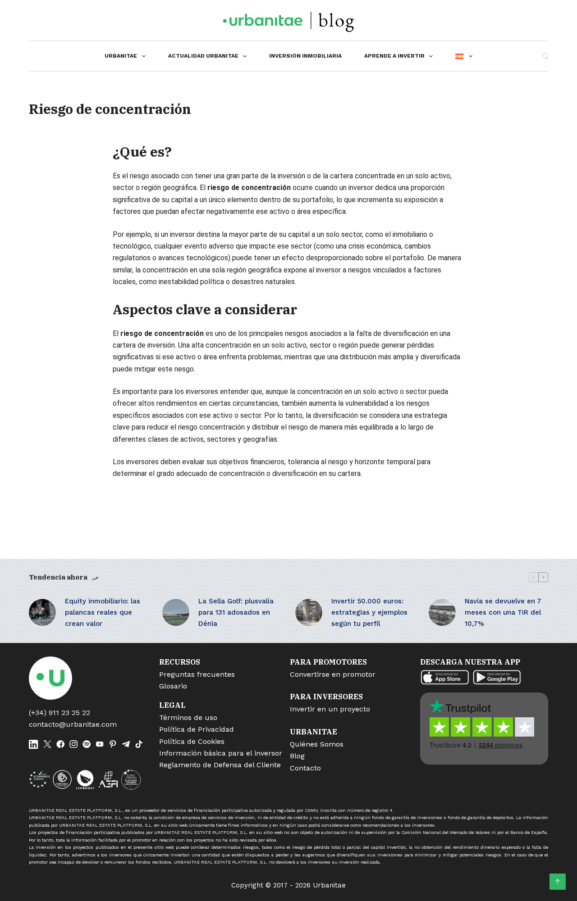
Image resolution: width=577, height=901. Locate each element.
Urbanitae (121, 56)
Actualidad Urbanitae (203, 56)
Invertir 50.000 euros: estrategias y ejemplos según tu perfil (369, 612)
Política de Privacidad (196, 729)
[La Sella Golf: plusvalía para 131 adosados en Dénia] (175, 612)
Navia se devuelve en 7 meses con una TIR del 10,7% (503, 612)
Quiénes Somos (316, 744)
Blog (297, 756)
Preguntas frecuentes (197, 674)
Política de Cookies (191, 741)
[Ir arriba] (558, 882)
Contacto (305, 768)
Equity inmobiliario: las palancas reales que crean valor (102, 612)
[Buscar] (545, 56)
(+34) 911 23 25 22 (59, 712)
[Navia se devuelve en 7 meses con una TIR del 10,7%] (442, 612)
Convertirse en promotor (333, 674)
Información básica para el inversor (220, 753)
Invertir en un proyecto (330, 709)
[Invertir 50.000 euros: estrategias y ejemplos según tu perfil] (308, 612)
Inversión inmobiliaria (305, 56)
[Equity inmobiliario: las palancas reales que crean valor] (42, 612)
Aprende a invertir (394, 56)
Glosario (173, 686)
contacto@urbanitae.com (73, 724)
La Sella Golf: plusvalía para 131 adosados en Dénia (236, 612)
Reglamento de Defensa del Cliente (220, 765)
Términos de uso (188, 717)
